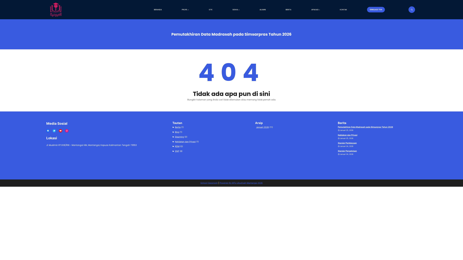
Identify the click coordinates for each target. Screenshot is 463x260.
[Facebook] (48, 130)
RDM (177, 146)
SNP (177, 151)
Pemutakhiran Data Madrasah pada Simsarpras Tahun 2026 (365, 127)
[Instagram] (66, 130)
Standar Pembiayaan (347, 143)
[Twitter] (54, 130)
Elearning (179, 137)
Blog (177, 132)
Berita (178, 127)
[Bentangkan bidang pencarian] (412, 9)
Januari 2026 (262, 127)
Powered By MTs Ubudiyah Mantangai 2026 (241, 183)
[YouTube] (60, 130)
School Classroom (209, 183)
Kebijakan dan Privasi (185, 141)
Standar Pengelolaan (347, 151)
